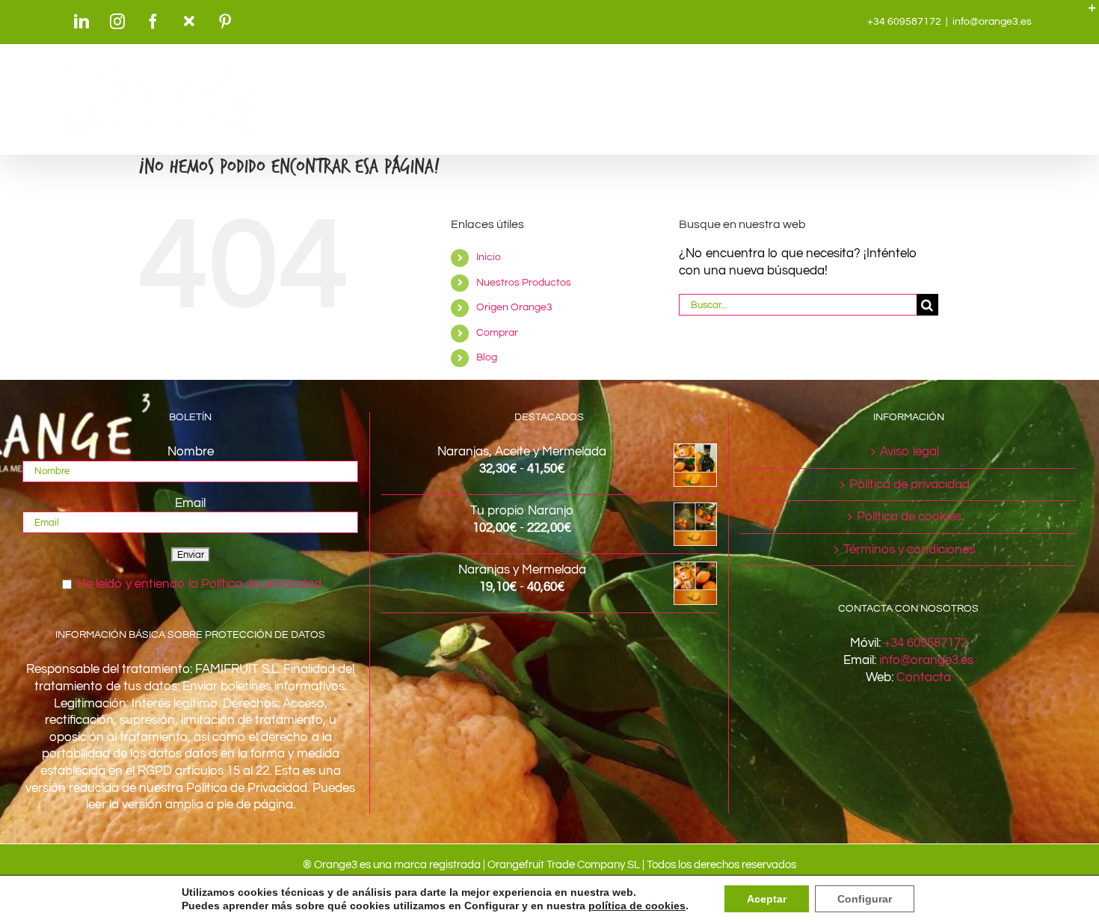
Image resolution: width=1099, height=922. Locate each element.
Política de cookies (909, 516)
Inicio (488, 257)
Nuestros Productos (523, 282)
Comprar (497, 333)
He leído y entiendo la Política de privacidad (199, 584)
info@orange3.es (992, 21)
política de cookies (637, 906)
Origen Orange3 (514, 307)
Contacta (923, 677)
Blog (486, 357)
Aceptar (766, 899)
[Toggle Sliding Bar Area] (1085, 13)
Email (190, 503)
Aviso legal (909, 451)
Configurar (864, 899)
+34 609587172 (925, 643)
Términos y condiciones (909, 549)
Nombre (190, 451)
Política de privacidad (909, 484)
